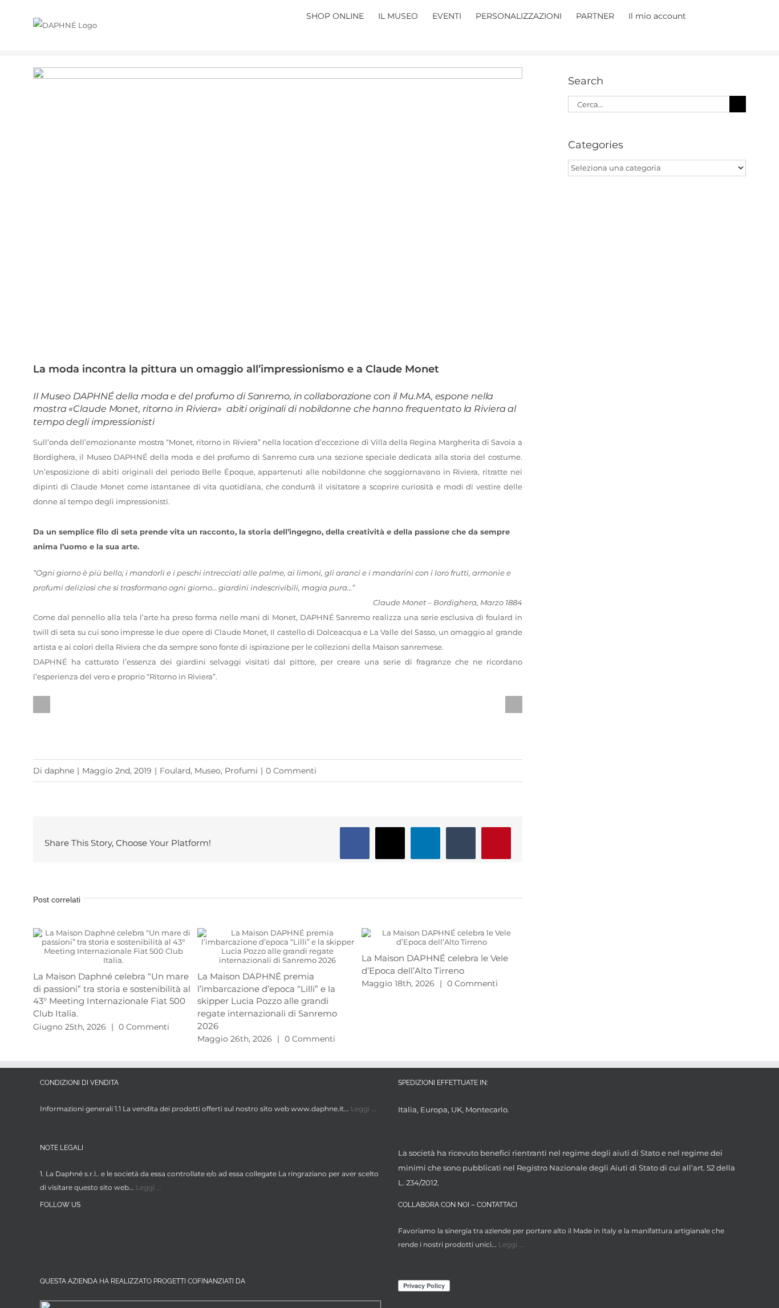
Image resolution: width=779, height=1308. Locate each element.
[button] (728, 15)
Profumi (241, 771)
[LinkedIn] (88, 1232)
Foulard (175, 771)
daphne (59, 771)
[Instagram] (67, 1232)
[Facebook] (46, 1232)
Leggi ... (363, 1108)
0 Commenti (291, 771)
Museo (207, 771)
